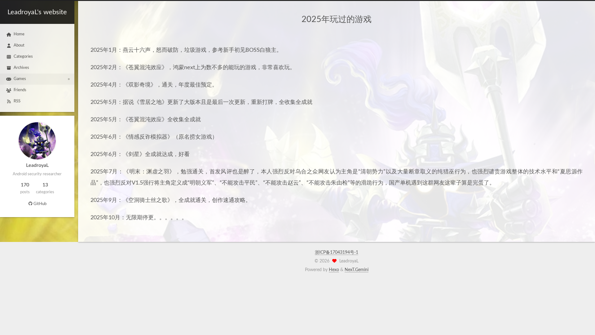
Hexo (334, 270)
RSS (17, 101)
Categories (23, 57)
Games (20, 79)
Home (19, 34)
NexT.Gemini (356, 270)
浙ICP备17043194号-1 (336, 252)
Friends (20, 90)
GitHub (39, 204)
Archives (21, 68)
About (19, 45)
